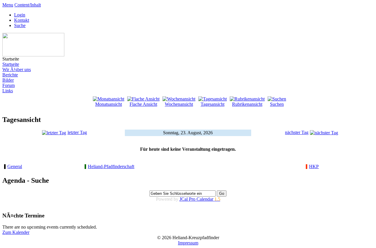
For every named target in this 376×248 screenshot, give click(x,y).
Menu (7, 4)
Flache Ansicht (143, 104)
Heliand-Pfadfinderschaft (111, 166)
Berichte (10, 74)
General (14, 166)
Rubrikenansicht (247, 104)
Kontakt (21, 20)
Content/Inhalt (27, 4)
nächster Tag (296, 132)
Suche (20, 25)
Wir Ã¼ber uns (16, 69)
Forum (8, 85)
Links (7, 90)
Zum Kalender (15, 232)
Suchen (277, 104)
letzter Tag (77, 132)
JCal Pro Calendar (199, 199)
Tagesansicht (212, 104)
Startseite (10, 64)
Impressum (188, 242)
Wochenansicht (179, 104)
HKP (314, 166)
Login (19, 14)
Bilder (8, 80)
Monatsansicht (108, 104)
